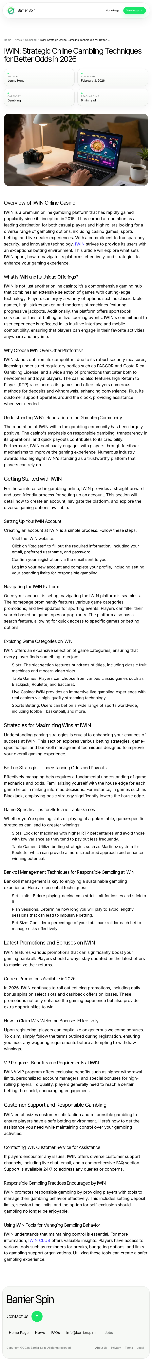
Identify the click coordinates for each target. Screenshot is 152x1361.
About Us (101, 1347)
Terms (129, 1347)
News (18, 39)
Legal (140, 1347)
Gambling (31, 39)
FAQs (55, 1332)
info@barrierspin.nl (82, 1332)
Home (7, 39)
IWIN (80, 244)
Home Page (19, 1332)
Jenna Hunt (16, 80)
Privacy (116, 1347)
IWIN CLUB (39, 1240)
